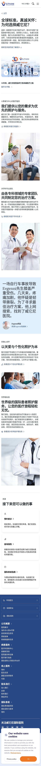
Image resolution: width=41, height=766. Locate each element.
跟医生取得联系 (7, 676)
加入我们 (4, 688)
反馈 (3, 691)
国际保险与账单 (7, 709)
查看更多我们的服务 (11, 126)
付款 (3, 679)
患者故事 (4, 636)
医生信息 (4, 673)
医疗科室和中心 (7, 648)
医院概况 (4, 627)
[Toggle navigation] (38, 3)
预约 (3, 670)
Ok (28, 759)
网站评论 (4, 697)
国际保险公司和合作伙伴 (10, 661)
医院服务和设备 (7, 654)
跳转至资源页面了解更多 (10, 47)
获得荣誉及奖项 (7, 633)
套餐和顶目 (5, 651)
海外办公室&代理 (7, 630)
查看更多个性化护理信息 (13, 364)
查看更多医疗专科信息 (12, 216)
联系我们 (4, 694)
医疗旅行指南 (6, 658)
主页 (5, 13)
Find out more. (16, 753)
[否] (38, 729)
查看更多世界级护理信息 (13, 431)
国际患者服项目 (7, 706)
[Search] (33, 4)
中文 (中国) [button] (25, 4)
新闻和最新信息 (7, 639)
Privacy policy (11, 759)
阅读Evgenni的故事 (19, 326)
